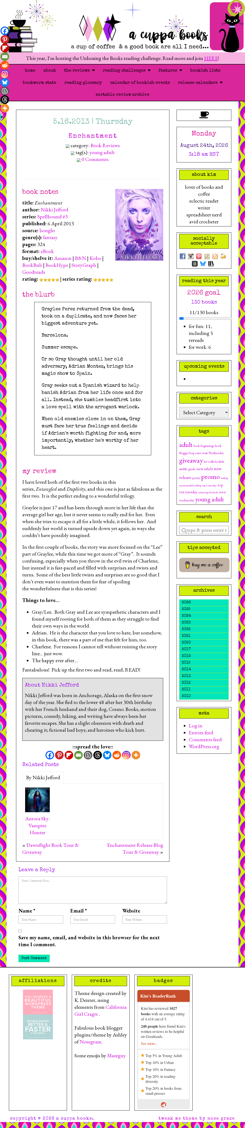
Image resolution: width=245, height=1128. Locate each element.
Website (131, 910)
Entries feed (201, 732)
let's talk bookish (214, 461)
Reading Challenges (125, 71)
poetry (196, 478)
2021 (186, 636)
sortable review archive (122, 95)
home (30, 71)
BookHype (56, 265)
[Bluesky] (107, 755)
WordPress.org (204, 746)
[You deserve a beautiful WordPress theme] (38, 1001)
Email (78, 910)
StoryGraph (84, 265)
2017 (186, 649)
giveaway (191, 460)
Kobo (95, 258)
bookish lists (205, 71)
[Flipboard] (69, 755)
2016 (186, 656)
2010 (186, 696)
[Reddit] (116, 755)
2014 (186, 669)
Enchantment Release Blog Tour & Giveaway (135, 848)
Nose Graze (221, 1119)
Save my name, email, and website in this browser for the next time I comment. (89, 941)
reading (224, 478)
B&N (80, 258)
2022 (186, 629)
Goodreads (33, 272)
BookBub (32, 265)
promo (210, 476)
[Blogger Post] (88, 755)
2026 (186, 603)
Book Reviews (105, 145)
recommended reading (190, 485)
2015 (186, 663)
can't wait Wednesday (209, 453)
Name (26, 910)
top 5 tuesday (209, 485)
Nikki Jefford (54, 209)
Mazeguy (116, 1055)
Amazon (63, 258)
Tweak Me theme (178, 1119)
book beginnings (204, 446)
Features (169, 71)
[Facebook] (49, 755)
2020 (186, 643)
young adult (102, 152)
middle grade (187, 469)
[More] (136, 755)
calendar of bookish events (140, 83)
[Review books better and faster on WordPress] (38, 1026)
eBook (47, 251)
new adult (204, 468)
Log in (195, 725)
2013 (186, 676)
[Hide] (2, 117)
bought (47, 230)
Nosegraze (90, 1041)
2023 (186, 623)
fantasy (50, 237)
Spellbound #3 (52, 216)
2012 (186, 683)
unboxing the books (208, 492)
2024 (186, 616)
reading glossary (83, 83)
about (50, 71)
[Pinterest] (59, 755)
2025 (186, 609)
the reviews (78, 71)
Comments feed (205, 739)
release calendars (199, 83)
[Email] (78, 755)
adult (186, 444)
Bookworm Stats (39, 83)
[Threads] (97, 755)
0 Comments (95, 159)
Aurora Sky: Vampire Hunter (37, 825)
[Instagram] (126, 755)
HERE (211, 58)
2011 (186, 690)
